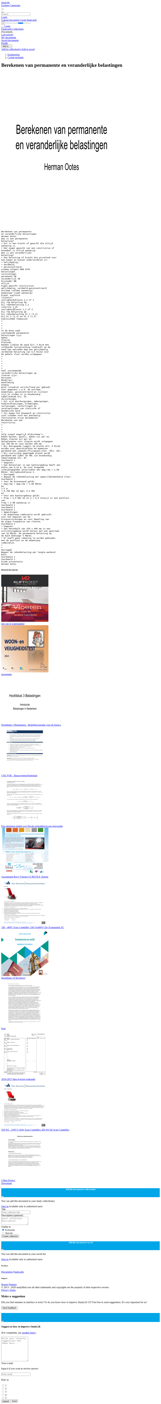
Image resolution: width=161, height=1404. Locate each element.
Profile (4, 43)
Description (12, 1215)
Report (4, 1284)
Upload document (10, 20)
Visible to (6, 1226)
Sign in (5, 1206)
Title (3, 1209)
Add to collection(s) (11, 49)
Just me (9, 1233)
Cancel (6, 1401)
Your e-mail (7, 1363)
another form (28, 1332)
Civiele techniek (16, 57)
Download (6, 1183)
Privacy (5, 1290)
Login (4, 17)
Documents (7, 1272)
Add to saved (28, 49)
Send (14, 1401)
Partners (13, 1284)
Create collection (10, 1236)
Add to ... (7, 46)
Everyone (10, 1230)
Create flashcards (28, 20)
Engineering (14, 54)
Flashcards (6, 29)
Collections (18, 29)
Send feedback (9, 1308)
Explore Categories (10, 5)
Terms (12, 1290)
